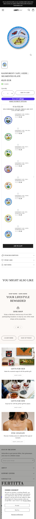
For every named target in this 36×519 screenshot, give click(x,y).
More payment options (18, 101)
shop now (18, 375)
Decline (17, 510)
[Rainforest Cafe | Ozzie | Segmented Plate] (18, 38)
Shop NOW (18, 407)
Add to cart (18, 246)
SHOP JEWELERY (18, 441)
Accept (17, 505)
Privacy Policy (27, 501)
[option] (18, 3)
